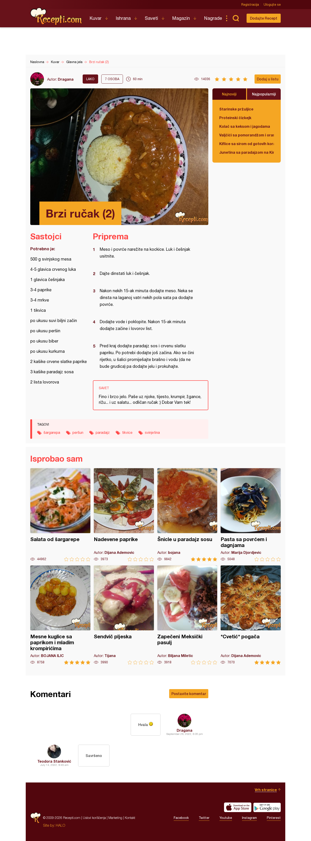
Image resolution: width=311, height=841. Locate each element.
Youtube (225, 818)
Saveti (151, 18)
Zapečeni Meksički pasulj (187, 615)
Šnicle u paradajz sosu (187, 514)
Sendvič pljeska (124, 615)
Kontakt (130, 818)
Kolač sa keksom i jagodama (244, 126)
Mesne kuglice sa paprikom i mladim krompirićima (60, 615)
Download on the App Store (237, 807)
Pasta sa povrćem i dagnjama (251, 514)
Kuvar (95, 18)
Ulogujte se (272, 4)
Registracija (250, 4)
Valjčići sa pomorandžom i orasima (246, 135)
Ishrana (123, 18)
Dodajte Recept (263, 18)
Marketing (115, 818)
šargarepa (51, 432)
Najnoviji (229, 94)
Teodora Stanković (54, 761)
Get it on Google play (267, 807)
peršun (77, 432)
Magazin (181, 18)
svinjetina (152, 432)
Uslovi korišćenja (94, 818)
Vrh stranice (266, 789)
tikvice (127, 432)
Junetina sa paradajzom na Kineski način (246, 152)
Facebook (181, 818)
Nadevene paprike (124, 514)
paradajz (103, 432)
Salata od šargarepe (60, 514)
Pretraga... (235, 18)
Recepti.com (56, 16)
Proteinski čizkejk (235, 117)
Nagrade (213, 18)
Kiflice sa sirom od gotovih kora (246, 143)
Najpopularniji (264, 94)
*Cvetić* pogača (251, 615)
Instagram (249, 818)
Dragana (66, 79)
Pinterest (274, 818)
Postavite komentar (188, 693)
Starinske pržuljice (236, 109)
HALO (60, 825)
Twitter (204, 818)
